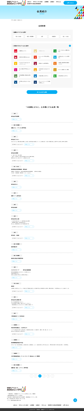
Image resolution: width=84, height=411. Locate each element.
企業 (42, 36)
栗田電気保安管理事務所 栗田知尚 (19, 169)
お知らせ (29, 1)
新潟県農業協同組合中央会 (17, 342)
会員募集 (46, 1)
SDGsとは (58, 1)
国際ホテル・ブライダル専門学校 (18, 127)
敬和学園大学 (14, 246)
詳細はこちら (14, 119)
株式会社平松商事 (15, 116)
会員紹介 (52, 1)
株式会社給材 (14, 207)
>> (52, 376)
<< (31, 376)
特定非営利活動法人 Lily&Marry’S (19, 327)
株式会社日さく (14, 184)
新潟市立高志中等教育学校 (17, 258)
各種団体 (54, 36)
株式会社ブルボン (15, 139)
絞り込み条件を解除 (42, 92)
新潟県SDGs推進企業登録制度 (34, 3)
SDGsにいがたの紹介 (38, 1)
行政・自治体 (18, 36)
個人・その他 (65, 36)
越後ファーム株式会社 (16, 195)
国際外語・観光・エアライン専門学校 (19, 367)
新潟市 (12, 286)
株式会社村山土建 (15, 218)
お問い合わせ (70, 2)
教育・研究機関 (30, 36)
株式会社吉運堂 (14, 153)
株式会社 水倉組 (15, 235)
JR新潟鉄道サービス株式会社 (17, 316)
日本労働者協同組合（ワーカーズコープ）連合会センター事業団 (25, 356)
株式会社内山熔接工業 (16, 299)
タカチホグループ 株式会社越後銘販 (21, 269)
